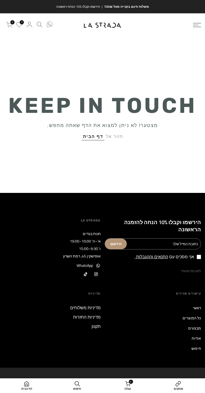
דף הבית (93, 136)
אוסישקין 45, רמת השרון (82, 256)
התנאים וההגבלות (151, 256)
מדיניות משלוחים (85, 307)
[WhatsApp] (50, 25)
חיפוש (196, 348)
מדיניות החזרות (87, 317)
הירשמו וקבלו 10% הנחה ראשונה (78, 6)
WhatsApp (85, 265)
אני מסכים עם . (164, 256)
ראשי (197, 308)
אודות (196, 338)
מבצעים (194, 328)
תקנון (96, 326)
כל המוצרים (192, 318)
